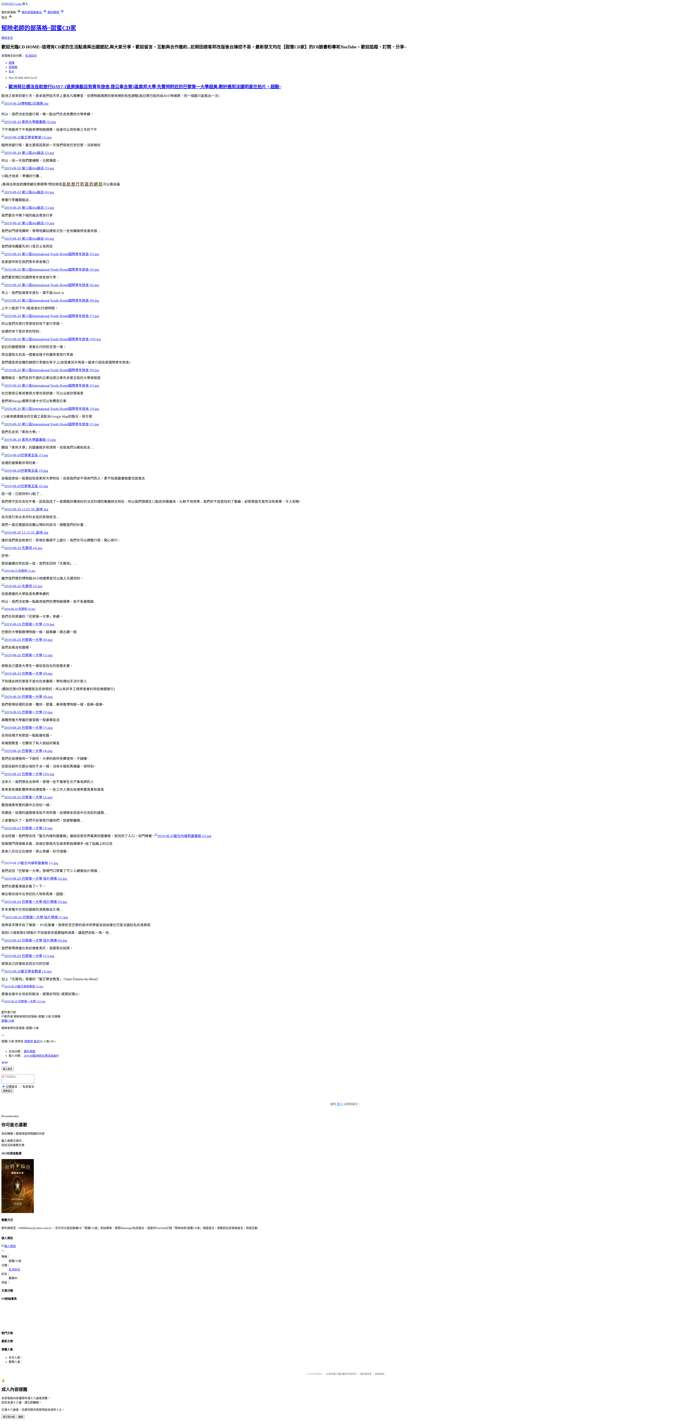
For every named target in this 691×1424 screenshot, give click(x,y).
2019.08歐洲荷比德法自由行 (41, 1055)
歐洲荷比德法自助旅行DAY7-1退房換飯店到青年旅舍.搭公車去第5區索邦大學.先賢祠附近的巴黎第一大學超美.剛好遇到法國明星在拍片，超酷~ (145, 86)
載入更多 (7, 1069)
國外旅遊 (29, 1051)
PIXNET (319, 1374)
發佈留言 (7, 1091)
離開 (20, 1417)
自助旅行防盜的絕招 (82, 184)
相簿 (11, 62)
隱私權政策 (366, 1374)
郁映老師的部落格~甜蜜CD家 (38, 28)
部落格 (13, 67)
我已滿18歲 (9, 1417)
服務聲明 (379, 1374)
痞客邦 (28, 1041)
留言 (36, 1041)
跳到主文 (7, 37)
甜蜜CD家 (7, 1020)
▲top (4, 1062)
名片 (11, 71)
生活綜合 (31, 55)
